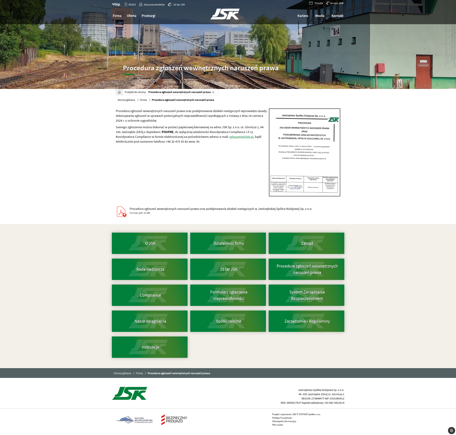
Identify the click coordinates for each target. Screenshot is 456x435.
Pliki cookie (277, 424)
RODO (132, 4)
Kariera (302, 15)
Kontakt (337, 15)
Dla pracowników (154, 4)
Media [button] (319, 15)
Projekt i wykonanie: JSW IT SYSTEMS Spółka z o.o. (296, 414)
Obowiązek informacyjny (284, 421)
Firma (143, 100)
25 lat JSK (179, 4)
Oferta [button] (131, 15)
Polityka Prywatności (282, 417)
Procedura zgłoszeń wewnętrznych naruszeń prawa (179, 92)
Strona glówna (126, 100)
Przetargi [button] (148, 15)
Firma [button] (117, 15)
